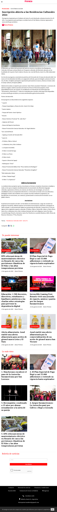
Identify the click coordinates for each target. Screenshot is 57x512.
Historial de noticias (24, 487)
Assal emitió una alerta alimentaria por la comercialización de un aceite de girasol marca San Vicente (42, 337)
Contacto (11, 487)
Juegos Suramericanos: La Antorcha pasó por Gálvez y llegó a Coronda (41, 405)
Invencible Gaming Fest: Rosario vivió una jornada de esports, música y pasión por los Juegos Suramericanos (42, 299)
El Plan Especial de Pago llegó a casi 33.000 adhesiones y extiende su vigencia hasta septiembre (42, 260)
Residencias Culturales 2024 (14, 221)
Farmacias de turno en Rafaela (29, 491)
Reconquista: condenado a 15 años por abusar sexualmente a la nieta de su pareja (14, 406)
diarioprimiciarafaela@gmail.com (28, 502)
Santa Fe (25, 221)
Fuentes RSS (12, 491)
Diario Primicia (8, 25)
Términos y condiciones (41, 487)
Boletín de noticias (10, 454)
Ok (52, 509)
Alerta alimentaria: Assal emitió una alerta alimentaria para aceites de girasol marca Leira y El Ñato (14, 337)
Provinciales (5, 8)
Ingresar (46, 491)
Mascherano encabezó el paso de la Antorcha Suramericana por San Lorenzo (14, 375)
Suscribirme (28, 464)
